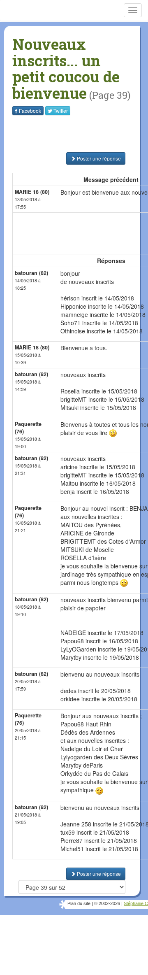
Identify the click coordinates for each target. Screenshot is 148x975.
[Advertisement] (63, 133)
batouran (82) (31, 273)
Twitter (60, 110)
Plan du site (78, 903)
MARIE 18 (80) (32, 191)
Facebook (30, 110)
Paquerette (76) (28, 427)
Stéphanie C (136, 903)
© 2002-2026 (107, 903)
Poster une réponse (98, 158)
